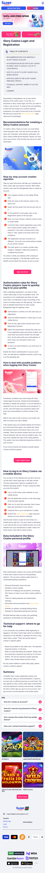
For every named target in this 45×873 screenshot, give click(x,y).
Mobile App (7, 821)
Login (5, 824)
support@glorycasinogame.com (17, 814)
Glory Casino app (22, 514)
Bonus (5, 827)
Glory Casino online (28, 114)
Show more (22, 797)
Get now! (8, 23)
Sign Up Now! (22, 272)
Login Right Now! (22, 460)
